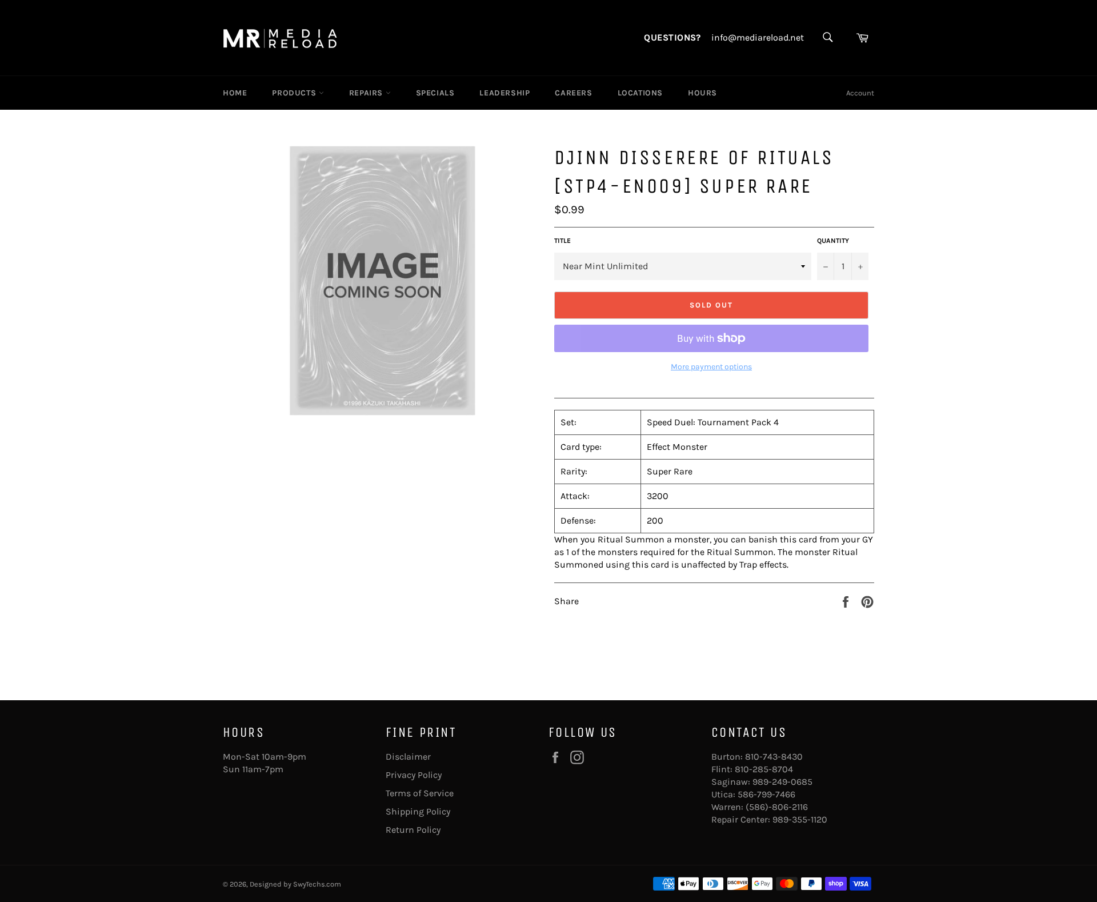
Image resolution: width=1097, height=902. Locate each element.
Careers (573, 93)
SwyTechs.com (317, 884)
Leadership (504, 93)
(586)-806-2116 (777, 806)
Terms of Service (420, 793)
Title (562, 241)
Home (235, 93)
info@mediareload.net (757, 37)
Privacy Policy (414, 774)
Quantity (833, 241)
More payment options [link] (711, 367)
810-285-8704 (764, 769)
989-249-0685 (782, 781)
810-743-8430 (774, 756)
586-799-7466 (766, 794)
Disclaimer (408, 756)
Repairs (367, 93)
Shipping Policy (418, 811)
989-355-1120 (799, 819)
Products (295, 93)
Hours (702, 93)
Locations (640, 93)
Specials (435, 93)
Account (860, 93)
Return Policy (413, 829)
